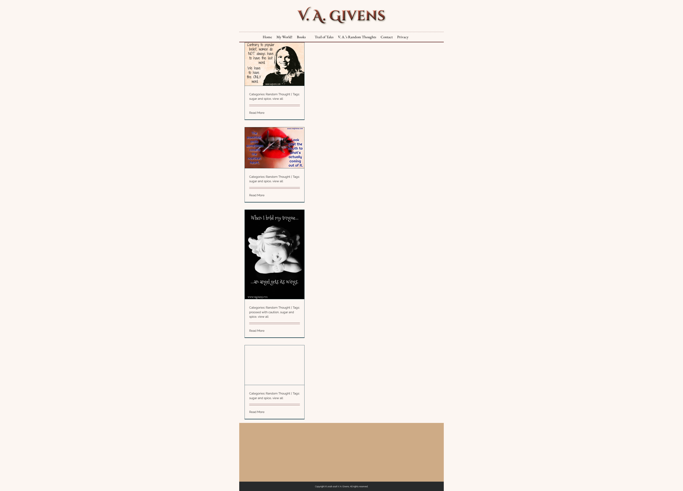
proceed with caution (264, 312)
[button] (414, 37)
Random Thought (278, 94)
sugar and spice (260, 98)
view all (277, 98)
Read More (256, 112)
